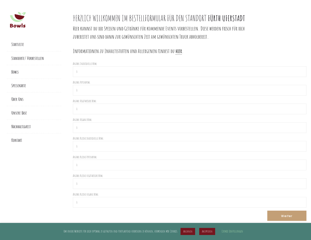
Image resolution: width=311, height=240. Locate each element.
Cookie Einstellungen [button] (232, 231)
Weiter (287, 216)
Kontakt (16, 140)
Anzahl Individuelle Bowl (85, 64)
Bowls (15, 72)
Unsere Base (19, 113)
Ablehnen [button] (187, 231)
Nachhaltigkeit (21, 126)
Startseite (17, 44)
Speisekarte (18, 85)
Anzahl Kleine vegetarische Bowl (88, 176)
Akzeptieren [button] (207, 231)
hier (179, 50)
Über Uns (17, 99)
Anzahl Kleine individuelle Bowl (88, 138)
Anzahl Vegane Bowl (82, 120)
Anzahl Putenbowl (81, 82)
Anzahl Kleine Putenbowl (85, 157)
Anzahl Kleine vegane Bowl (85, 194)
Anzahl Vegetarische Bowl (84, 101)
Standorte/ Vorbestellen (27, 58)
